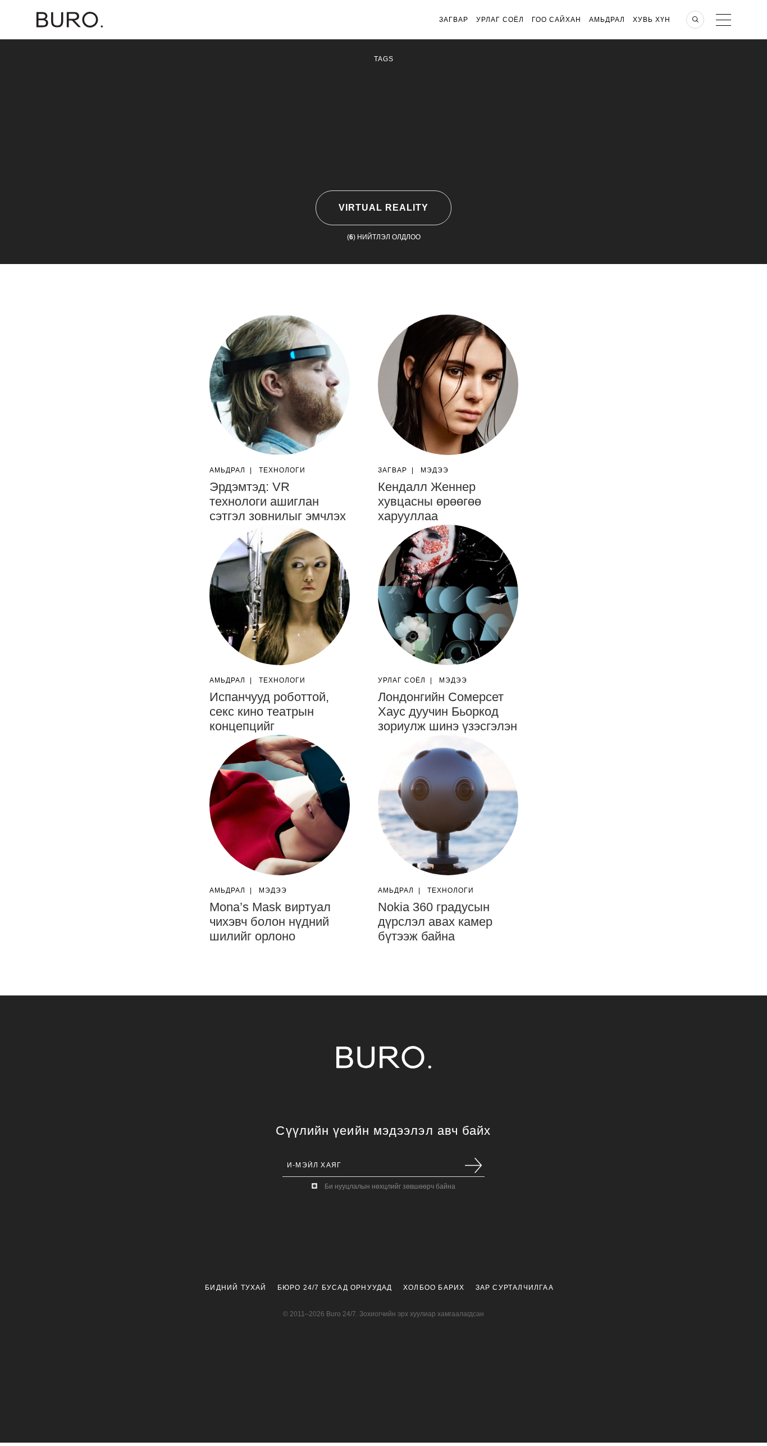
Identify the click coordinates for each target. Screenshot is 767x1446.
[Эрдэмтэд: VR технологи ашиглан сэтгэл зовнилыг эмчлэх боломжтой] (279, 385)
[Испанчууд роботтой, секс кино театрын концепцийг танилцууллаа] (279, 595)
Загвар (453, 20)
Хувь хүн (651, 20)
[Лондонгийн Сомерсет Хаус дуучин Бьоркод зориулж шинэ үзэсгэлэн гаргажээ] (448, 595)
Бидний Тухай (235, 1288)
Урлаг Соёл (500, 20)
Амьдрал (607, 20)
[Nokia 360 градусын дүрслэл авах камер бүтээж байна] (448, 805)
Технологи (282, 470)
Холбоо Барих (433, 1288)
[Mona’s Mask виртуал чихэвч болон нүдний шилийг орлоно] (279, 805)
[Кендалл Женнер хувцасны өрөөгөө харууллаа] (448, 385)
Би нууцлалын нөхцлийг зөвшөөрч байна (390, 1186)
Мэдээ (435, 470)
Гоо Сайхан (556, 20)
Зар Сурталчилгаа (515, 1288)
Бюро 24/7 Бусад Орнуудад (334, 1288)
